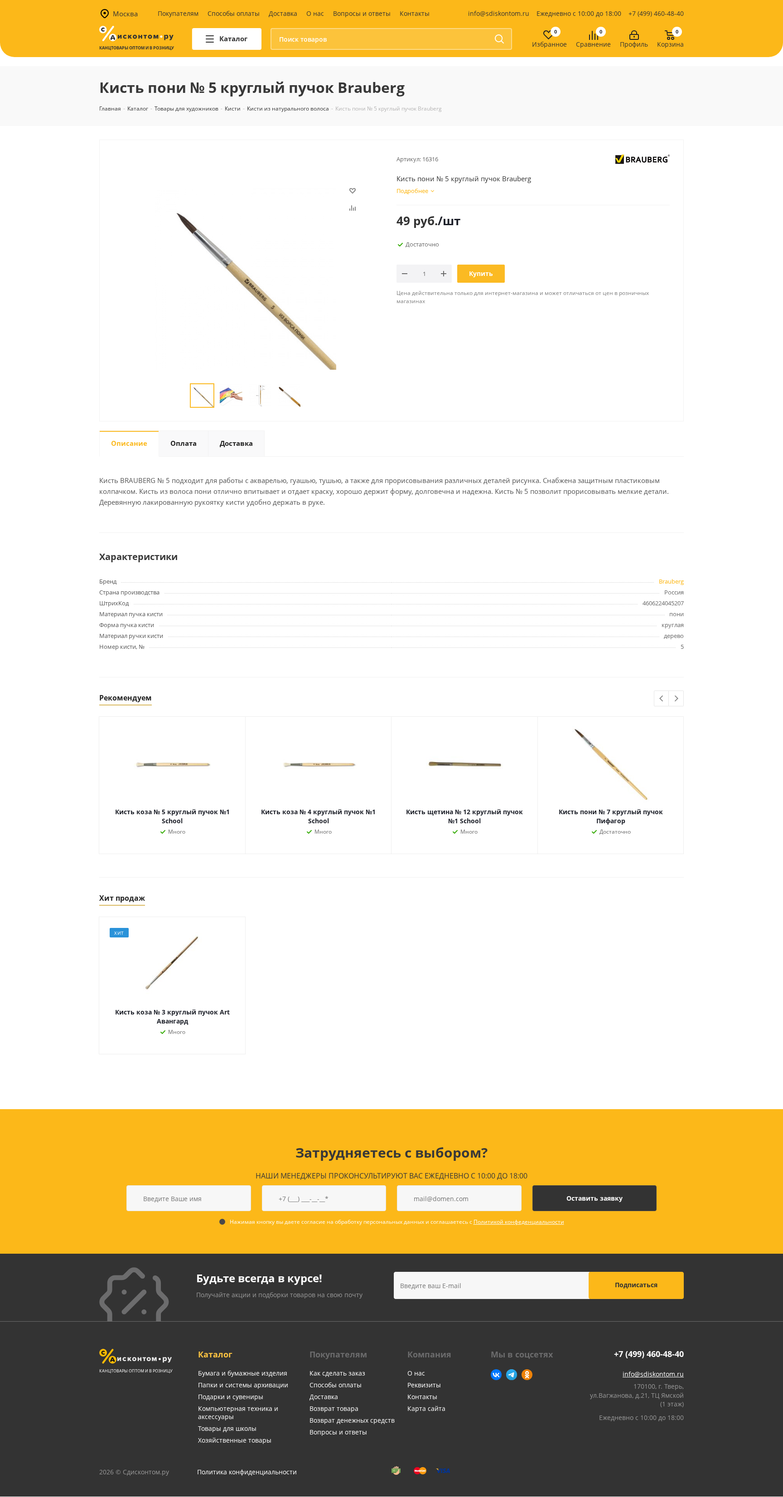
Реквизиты (424, 1385)
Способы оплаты (234, 13)
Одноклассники (527, 1374)
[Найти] (499, 39)
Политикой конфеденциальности (519, 1222)
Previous (661, 699)
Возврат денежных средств (352, 1420)
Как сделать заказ (337, 1373)
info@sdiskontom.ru (498, 13)
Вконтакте (496, 1374)
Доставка (283, 13)
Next (676, 699)
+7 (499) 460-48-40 (656, 13)
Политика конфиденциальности (247, 1472)
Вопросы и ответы (362, 13)
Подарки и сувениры (230, 1396)
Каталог (215, 1354)
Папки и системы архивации (243, 1385)
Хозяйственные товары (234, 1440)
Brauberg (671, 581)
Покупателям (178, 13)
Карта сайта (426, 1408)
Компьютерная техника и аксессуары (238, 1412)
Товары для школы (227, 1428)
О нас (315, 13)
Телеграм (511, 1374)
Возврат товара (333, 1408)
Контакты (415, 13)
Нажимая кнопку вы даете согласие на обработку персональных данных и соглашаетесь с (397, 1222)
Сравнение (593, 44)
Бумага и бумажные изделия (242, 1373)
